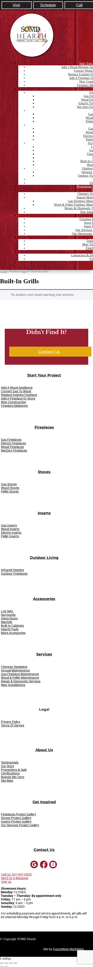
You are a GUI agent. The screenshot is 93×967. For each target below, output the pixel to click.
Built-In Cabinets (12, 625)
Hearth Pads (10, 629)
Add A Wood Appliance (17, 387)
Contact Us (49, 351)
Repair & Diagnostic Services (20, 681)
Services (44, 654)
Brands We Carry (12, 777)
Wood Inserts (10, 529)
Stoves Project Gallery (16, 818)
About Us (44, 750)
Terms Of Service (12, 725)
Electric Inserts (11, 532)
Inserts (44, 513)
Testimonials (10, 762)
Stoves (44, 472)
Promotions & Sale (14, 770)
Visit (16, 5)
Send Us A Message (14, 878)
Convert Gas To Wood (16, 391)
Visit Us (6, 882)
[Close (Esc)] (15, 963)
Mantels (6, 622)
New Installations (13, 685)
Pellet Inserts (10, 536)
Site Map (7, 780)
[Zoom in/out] (2, 963)
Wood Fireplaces (12, 447)
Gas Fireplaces (11, 439)
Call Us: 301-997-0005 (16, 874)
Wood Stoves (10, 488)
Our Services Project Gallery (20, 825)
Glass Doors (9, 618)
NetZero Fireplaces (14, 450)
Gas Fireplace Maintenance (20, 674)
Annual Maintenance (15, 670)
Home (3, 271)
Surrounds (8, 615)
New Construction (13, 402)
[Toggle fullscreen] (6, 963)
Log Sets (7, 611)
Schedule (48, 5)
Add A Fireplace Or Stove (18, 398)
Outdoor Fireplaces (14, 573)
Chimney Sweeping (14, 667)
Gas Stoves (9, 484)
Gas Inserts (9, 525)
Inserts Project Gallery (16, 821)
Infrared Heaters (12, 570)
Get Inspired (44, 802)
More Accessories (13, 633)
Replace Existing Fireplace (19, 395)
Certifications (10, 773)
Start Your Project (44, 375)
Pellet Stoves (10, 491)
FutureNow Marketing (68, 949)
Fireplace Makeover (14, 405)
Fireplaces (44, 427)
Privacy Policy (10, 722)
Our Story (7, 766)
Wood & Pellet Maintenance (20, 677)
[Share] (11, 963)
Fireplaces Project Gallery (18, 814)
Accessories (44, 599)
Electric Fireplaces (13, 443)
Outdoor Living (44, 557)
